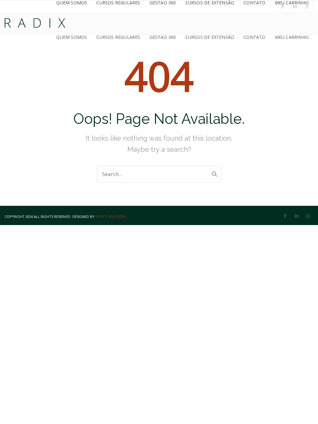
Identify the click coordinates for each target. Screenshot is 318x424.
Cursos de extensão (209, 37)
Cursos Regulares (118, 37)
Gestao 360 (163, 37)
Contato (254, 37)
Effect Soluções (110, 216)
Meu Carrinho (292, 37)
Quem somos (71, 37)
